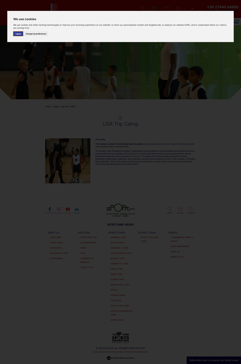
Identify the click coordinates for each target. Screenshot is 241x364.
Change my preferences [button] (36, 34)
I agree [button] (18, 34)
